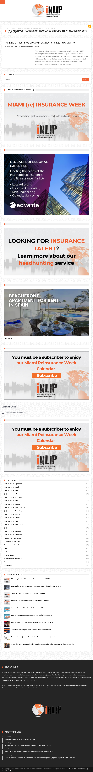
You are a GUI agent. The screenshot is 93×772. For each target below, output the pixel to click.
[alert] (46, 412)
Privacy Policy (82, 769)
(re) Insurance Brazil (11, 487)
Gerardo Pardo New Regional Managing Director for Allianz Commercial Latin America (42, 644)
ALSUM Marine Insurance (13, 538)
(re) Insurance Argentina (13, 484)
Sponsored (8, 565)
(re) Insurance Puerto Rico (13, 524)
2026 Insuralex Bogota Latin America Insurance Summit (31, 630)
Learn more (8, 338)
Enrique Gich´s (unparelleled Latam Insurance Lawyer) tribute (33, 637)
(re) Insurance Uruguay (12, 531)
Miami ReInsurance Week (13, 558)
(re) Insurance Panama (12, 518)
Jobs (5, 552)
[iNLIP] (47, 3)
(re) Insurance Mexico (12, 514)
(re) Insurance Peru (11, 521)
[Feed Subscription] (89, 26)
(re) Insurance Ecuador (12, 504)
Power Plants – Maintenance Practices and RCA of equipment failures (36, 586)
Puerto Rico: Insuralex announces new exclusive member (31, 615)
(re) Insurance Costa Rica (13, 497)
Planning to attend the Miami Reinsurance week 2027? (30, 579)
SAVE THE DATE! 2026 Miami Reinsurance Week (28, 593)
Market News (9, 555)
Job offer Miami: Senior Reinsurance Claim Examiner (30, 601)
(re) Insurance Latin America (30, 46)
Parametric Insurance (12, 562)
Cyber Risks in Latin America (14, 545)
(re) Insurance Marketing (13, 511)
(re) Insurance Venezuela (13, 535)
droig (8, 46)
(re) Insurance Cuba (11, 501)
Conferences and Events (12, 541)
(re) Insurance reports (12, 528)
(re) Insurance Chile (11, 490)
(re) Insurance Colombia (12, 494)
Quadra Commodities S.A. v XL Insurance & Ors (28, 608)
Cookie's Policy (71, 769)
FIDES (6, 548)
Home (6, 28)
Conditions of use (7, 771)
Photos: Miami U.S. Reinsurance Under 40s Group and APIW (32, 622)
